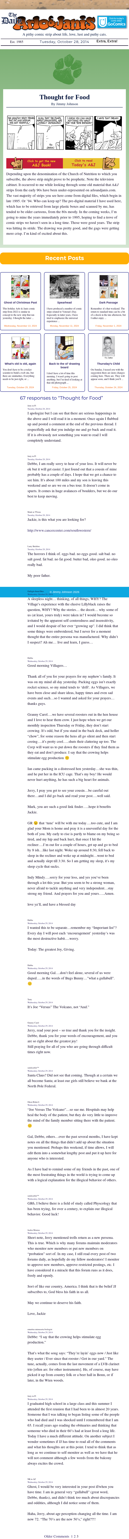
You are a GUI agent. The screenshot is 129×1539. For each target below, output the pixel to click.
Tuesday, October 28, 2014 (39, 408)
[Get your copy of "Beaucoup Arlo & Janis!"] (34, 168)
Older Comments (56, 1536)
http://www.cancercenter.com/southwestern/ (59, 530)
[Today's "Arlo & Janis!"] (91, 168)
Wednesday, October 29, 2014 (40, 594)
